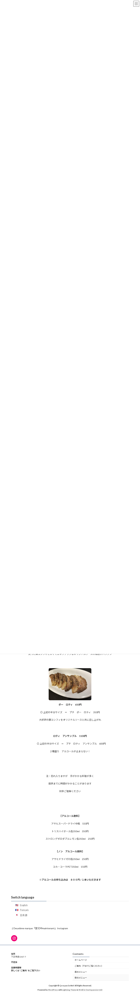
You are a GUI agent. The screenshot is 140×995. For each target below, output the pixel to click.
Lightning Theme (69, 990)
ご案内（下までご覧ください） (89, 965)
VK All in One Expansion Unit (90, 990)
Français (24, 910)
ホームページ (81, 960)
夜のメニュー (81, 977)
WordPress (53, 990)
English (24, 905)
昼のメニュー (81, 971)
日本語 (23, 915)
